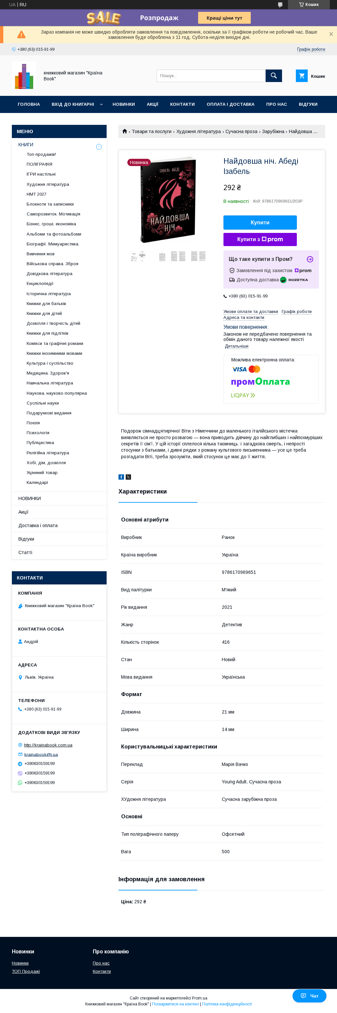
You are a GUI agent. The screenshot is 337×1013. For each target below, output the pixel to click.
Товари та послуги (151, 131)
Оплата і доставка (230, 104)
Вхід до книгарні (73, 104)
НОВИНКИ (29, 498)
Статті (25, 552)
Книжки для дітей (44, 313)
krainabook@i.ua (41, 754)
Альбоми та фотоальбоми (54, 234)
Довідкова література (49, 273)
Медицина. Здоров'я (48, 373)
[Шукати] (274, 76)
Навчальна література (50, 382)
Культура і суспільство (50, 363)
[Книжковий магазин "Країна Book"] (24, 87)
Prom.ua (199, 998)
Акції (152, 104)
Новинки (124, 104)
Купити (260, 222)
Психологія (38, 432)
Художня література (198, 131)
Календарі (37, 482)
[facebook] (121, 478)
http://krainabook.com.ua (48, 745)
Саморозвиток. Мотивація (53, 213)
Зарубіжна (273, 131)
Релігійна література (48, 452)
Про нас (276, 104)
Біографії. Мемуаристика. (53, 243)
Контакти (182, 104)
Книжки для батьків (46, 303)
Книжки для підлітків (47, 333)
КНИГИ (25, 144)
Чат (314, 996)
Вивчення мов (41, 253)
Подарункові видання (49, 412)
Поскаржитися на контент (175, 1004)
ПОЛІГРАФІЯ (39, 164)
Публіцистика (40, 442)
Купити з (248, 239)
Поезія (33, 422)
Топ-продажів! (41, 154)
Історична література (49, 293)
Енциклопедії (40, 283)
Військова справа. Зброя (52, 263)
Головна (29, 104)
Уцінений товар (42, 472)
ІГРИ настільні (41, 174)
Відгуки (308, 104)
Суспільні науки (43, 403)
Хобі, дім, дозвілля (46, 462)
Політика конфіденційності (227, 1004)
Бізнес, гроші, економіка (51, 223)
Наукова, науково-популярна (57, 393)
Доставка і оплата (38, 525)
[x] (128, 478)
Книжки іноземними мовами (54, 353)
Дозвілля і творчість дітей (53, 323)
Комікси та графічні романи (55, 343)
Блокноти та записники (50, 204)
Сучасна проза (241, 131)
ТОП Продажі (26, 971)
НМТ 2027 (36, 194)
